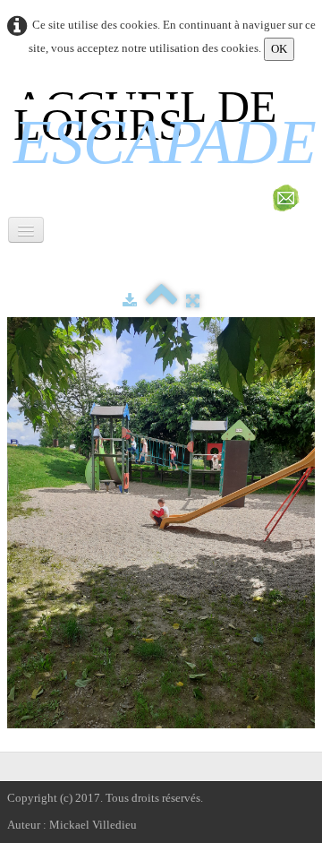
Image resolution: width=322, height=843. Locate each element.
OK (279, 49)
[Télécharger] (130, 300)
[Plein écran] (192, 300)
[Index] (161, 300)
